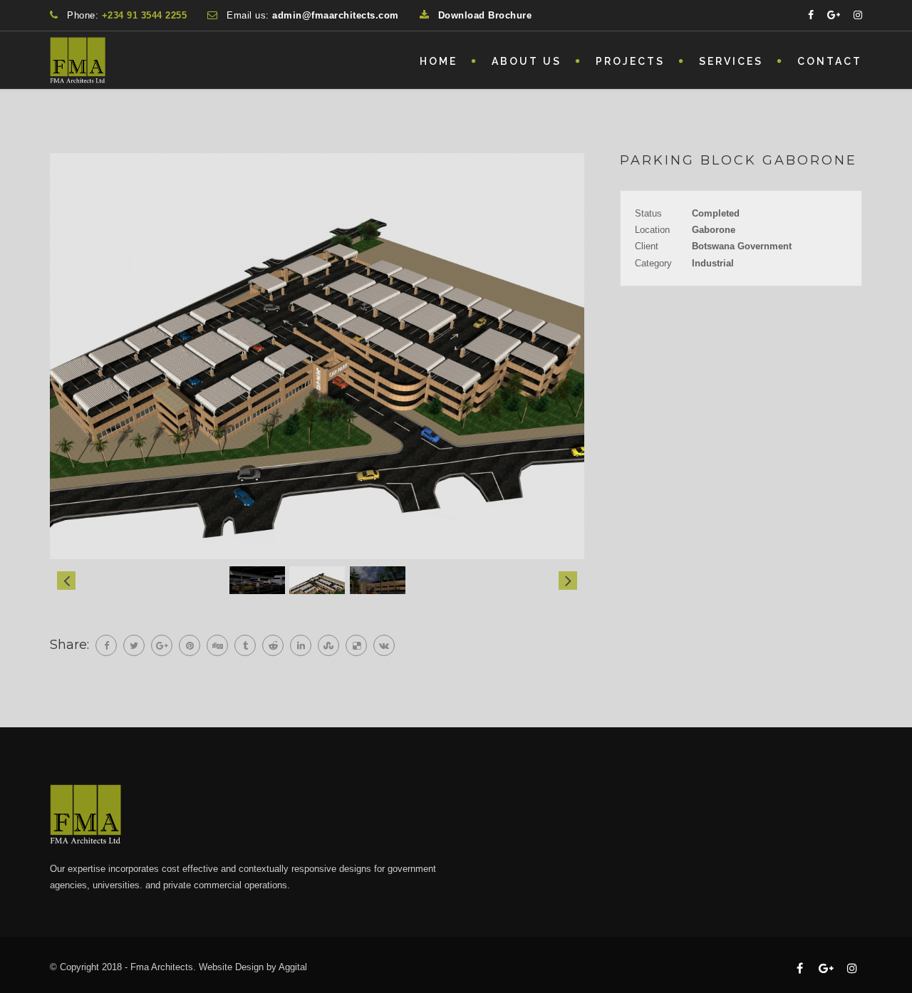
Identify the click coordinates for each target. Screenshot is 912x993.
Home (438, 61)
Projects (630, 61)
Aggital (293, 967)
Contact (829, 61)
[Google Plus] (161, 645)
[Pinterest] (189, 645)
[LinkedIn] (300, 645)
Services (731, 61)
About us (526, 61)
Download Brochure (485, 15)
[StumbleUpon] (328, 645)
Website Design (231, 967)
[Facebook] (106, 645)
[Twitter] (134, 645)
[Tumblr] (245, 645)
